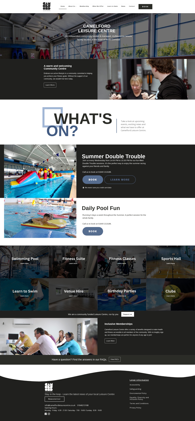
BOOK (145, 6)
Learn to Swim (112, 6)
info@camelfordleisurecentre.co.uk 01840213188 (66, 405)
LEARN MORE (120, 179)
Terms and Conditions (139, 403)
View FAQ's (115, 359)
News (123, 6)
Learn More (50, 85)
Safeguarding (135, 389)
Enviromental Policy (138, 393)
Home (63, 6)
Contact (132, 6)
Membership (84, 6)
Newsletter (54, 399)
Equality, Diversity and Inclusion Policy (139, 398)
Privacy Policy (135, 408)
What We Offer (98, 6)
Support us (127, 314)
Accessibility (135, 385)
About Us (71, 6)
